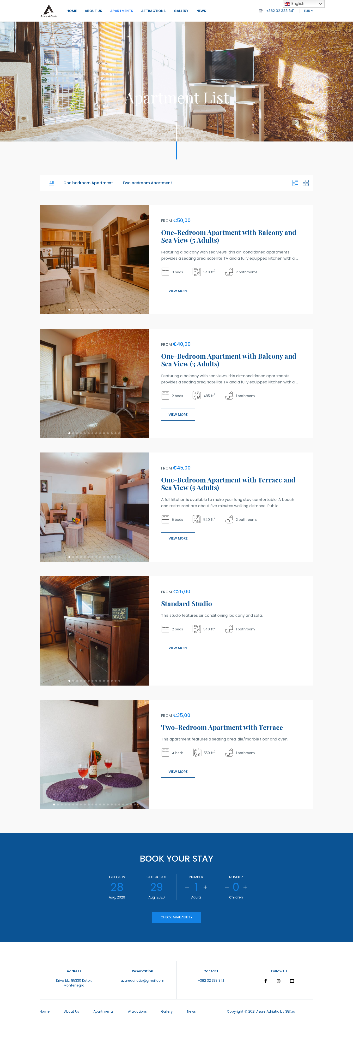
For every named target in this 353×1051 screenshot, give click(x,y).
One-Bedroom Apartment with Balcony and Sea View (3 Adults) (228, 360)
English (297, 3)
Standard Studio (186, 603)
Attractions (153, 10)
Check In (117, 876)
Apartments (121, 10)
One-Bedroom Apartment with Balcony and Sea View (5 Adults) (228, 236)
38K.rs (290, 1011)
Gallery (181, 10)
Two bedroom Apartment (147, 183)
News (201, 10)
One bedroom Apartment (88, 183)
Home (72, 10)
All (51, 183)
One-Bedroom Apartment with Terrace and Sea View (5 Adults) (228, 483)
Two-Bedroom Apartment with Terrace (222, 727)
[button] (69, 310)
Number (196, 876)
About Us (93, 10)
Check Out (156, 876)
